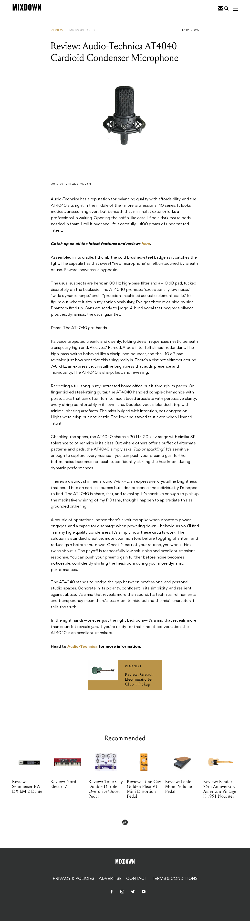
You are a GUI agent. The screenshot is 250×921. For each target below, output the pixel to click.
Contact (136, 879)
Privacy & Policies (73, 879)
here (146, 244)
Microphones (82, 30)
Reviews (58, 30)
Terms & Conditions (175, 879)
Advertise (110, 879)
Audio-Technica (82, 647)
